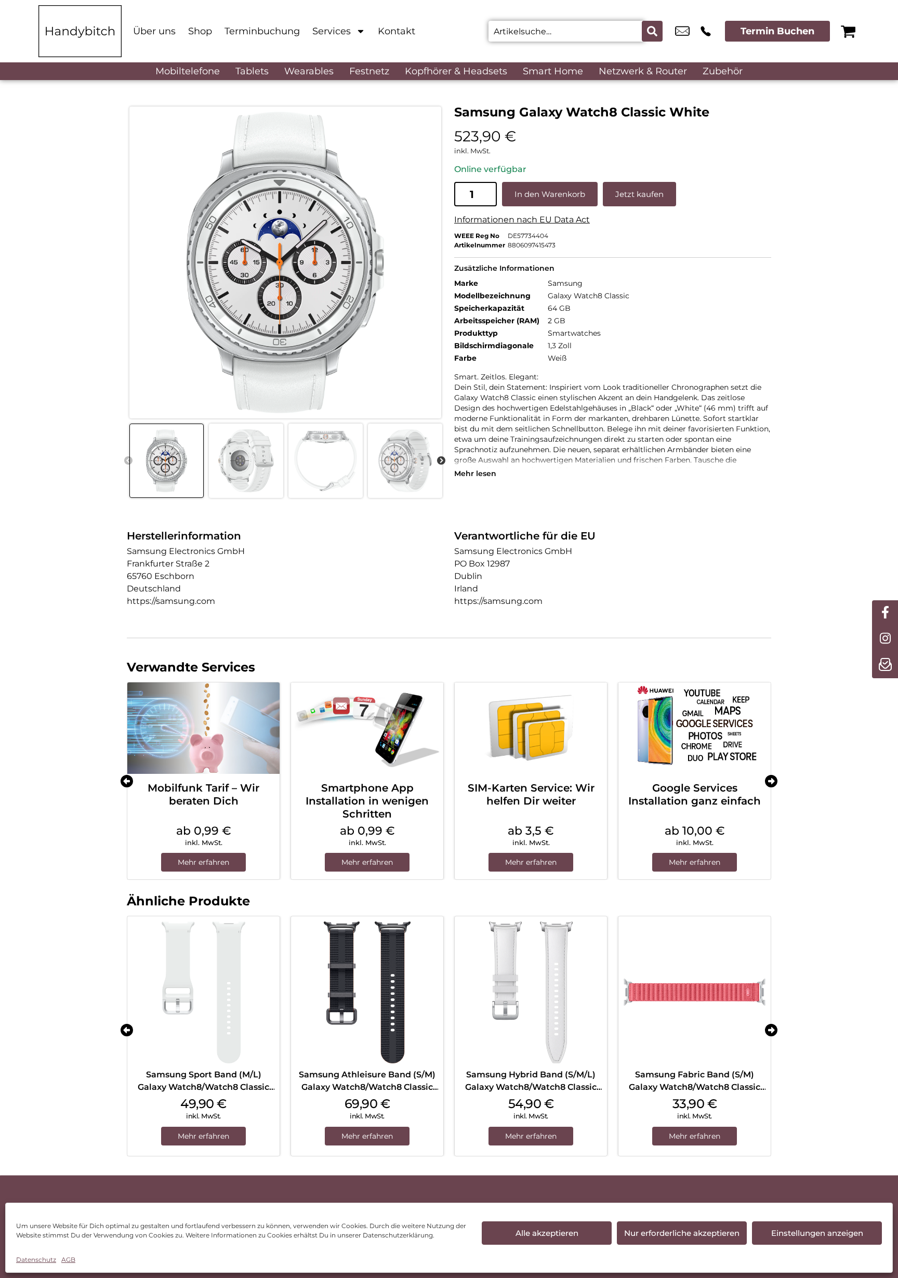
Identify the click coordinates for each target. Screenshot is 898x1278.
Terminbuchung (262, 31)
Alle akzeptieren (547, 1233)
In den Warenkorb (549, 194)
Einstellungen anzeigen (817, 1233)
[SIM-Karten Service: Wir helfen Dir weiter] (531, 728)
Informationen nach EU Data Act (522, 220)
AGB (68, 1259)
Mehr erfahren (203, 862)
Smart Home (553, 71)
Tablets (252, 71)
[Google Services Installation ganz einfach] (694, 728)
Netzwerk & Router (643, 71)
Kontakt (396, 31)
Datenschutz (36, 1259)
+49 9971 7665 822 (706, 31)
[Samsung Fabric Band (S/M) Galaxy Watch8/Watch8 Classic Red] (694, 992)
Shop (200, 31)
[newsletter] (885, 665)
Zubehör (723, 71)
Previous (128, 461)
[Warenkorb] (848, 31)
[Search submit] (652, 31)
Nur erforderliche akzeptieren (681, 1233)
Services (331, 31)
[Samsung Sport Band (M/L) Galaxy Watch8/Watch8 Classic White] (203, 992)
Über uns (154, 31)
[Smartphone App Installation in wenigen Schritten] (367, 728)
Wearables (309, 71)
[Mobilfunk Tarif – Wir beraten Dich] (203, 728)
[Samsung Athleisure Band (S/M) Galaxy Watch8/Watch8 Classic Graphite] (367, 992)
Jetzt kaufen (639, 194)
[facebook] (885, 613)
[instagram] (885, 639)
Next (441, 461)
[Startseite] (80, 31)
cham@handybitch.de (682, 31)
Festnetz (369, 71)
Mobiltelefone (187, 71)
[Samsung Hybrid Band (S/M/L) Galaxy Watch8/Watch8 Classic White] (531, 992)
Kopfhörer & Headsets (456, 71)
